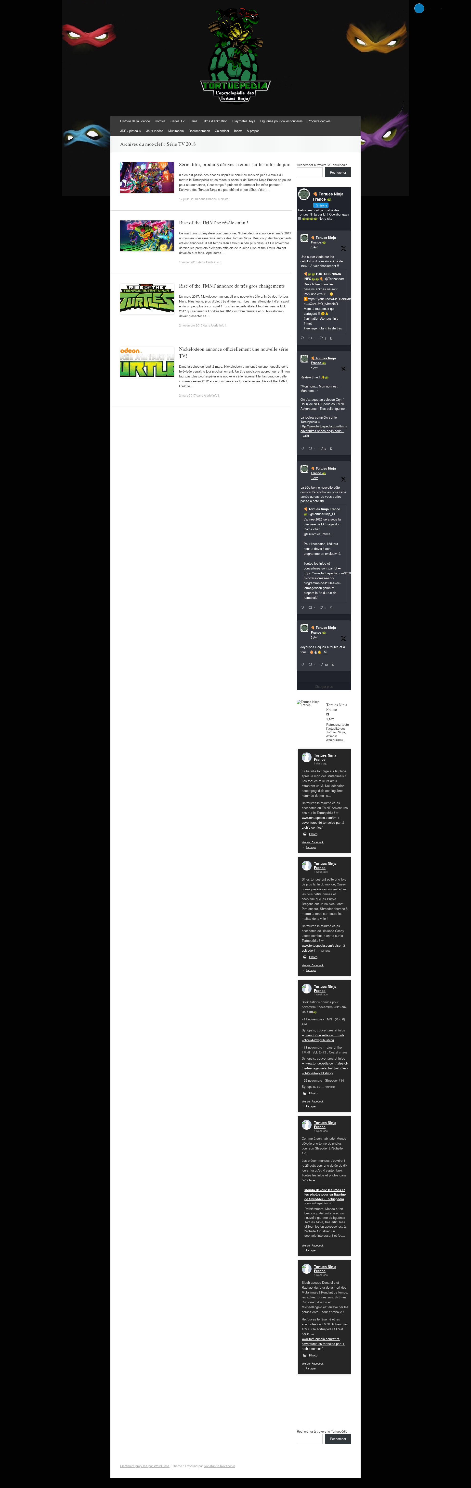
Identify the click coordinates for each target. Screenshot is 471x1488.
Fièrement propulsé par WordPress (145, 1466)
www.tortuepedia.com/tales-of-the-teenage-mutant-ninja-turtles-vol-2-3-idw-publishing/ (325, 1068)
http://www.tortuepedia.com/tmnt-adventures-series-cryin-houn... (324, 428)
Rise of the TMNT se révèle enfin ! (213, 222)
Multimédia (176, 130)
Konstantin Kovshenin (219, 1466)
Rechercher (338, 172)
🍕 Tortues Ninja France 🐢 (323, 240)
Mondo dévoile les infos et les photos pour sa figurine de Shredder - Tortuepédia (325, 1194)
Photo (313, 834)
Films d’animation (214, 121)
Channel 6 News (217, 199)
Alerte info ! (213, 262)
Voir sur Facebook (313, 842)
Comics (160, 121)
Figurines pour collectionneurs (281, 121)
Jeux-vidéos (154, 130)
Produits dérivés (319, 121)
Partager (311, 847)
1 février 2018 (188, 262)
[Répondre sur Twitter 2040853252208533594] (303, 608)
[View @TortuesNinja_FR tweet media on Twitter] (325, 652)
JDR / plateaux (130, 130)
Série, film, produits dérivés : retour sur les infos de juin (234, 164)
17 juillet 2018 (188, 199)
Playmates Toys (243, 121)
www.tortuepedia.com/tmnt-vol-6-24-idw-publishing (323, 1037)
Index (238, 130)
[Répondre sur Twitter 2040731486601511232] (303, 664)
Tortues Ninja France (325, 757)
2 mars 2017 (187, 395)
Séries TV (177, 121)
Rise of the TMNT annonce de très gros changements (232, 285)
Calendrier (222, 130)
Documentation (199, 130)
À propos (253, 130)
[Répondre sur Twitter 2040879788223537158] (303, 338)
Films (193, 121)
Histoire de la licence (135, 121)
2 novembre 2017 (191, 325)
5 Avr (314, 247)
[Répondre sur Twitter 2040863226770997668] (303, 448)
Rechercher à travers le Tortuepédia (322, 164)
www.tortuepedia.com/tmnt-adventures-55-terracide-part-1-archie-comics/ (323, 1343)
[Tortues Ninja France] (309, 703)
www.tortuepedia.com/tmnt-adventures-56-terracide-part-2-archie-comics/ (323, 822)
